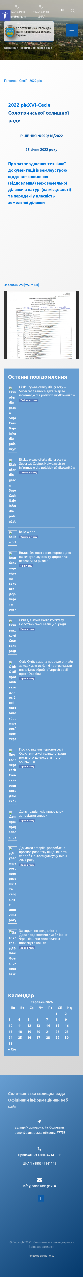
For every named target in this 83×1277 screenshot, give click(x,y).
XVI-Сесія (39, 105)
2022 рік (35, 81)
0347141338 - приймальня (18, 14)
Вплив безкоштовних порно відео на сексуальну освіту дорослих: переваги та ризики (45, 557)
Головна (10, 81)
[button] (5, 15)
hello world (27, 532)
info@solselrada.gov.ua (39, 1186)
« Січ (12, 1049)
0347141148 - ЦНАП (42, 14)
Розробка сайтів (38, 1255)
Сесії (23, 81)
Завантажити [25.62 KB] (21, 285)
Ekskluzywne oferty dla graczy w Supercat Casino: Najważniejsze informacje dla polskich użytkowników (47, 391)
